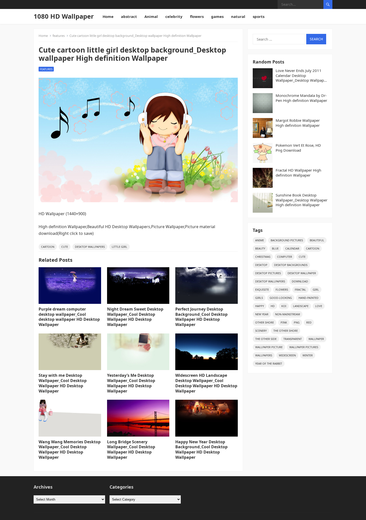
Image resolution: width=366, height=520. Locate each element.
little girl (119, 247)
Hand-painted (308, 298)
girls (259, 298)
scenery (261, 330)
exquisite (262, 289)
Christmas (262, 257)
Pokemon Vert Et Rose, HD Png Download (298, 148)
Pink (284, 322)
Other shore (264, 322)
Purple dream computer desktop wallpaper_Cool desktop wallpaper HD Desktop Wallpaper (69, 316)
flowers (197, 16)
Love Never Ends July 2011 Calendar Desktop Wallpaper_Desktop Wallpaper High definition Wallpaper (301, 75)
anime (259, 240)
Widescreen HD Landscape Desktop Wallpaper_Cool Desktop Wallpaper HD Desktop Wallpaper (206, 383)
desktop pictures (268, 273)
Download (300, 281)
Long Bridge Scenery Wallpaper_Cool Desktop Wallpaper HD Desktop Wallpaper (131, 449)
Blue (275, 248)
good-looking (281, 298)
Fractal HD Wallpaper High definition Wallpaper (298, 173)
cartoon (47, 247)
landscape (300, 306)
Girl (316, 289)
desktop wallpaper (302, 273)
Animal (151, 16)
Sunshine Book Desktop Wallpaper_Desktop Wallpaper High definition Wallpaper (301, 200)
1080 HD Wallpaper (64, 16)
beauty (260, 248)
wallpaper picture (269, 347)
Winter (308, 355)
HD (273, 306)
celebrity (174, 16)
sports (258, 16)
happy (259, 306)
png (297, 322)
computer (284, 257)
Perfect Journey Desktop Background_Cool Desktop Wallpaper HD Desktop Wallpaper (201, 316)
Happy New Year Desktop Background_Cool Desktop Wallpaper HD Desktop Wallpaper (201, 449)
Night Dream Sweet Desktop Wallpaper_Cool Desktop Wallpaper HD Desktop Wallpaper (135, 316)
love (318, 306)
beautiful (317, 240)
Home (108, 16)
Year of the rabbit (268, 363)
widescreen (287, 355)
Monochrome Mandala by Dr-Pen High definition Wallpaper (301, 98)
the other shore (285, 330)
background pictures (287, 240)
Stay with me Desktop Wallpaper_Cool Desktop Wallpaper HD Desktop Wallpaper (63, 383)
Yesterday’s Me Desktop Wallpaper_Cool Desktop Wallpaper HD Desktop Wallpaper (131, 383)
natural (238, 16)
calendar (292, 248)
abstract (129, 16)
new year (261, 314)
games (217, 16)
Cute (64, 247)
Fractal (300, 289)
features (59, 35)
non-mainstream (287, 314)
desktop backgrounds (290, 265)
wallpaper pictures (303, 347)
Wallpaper (316, 339)
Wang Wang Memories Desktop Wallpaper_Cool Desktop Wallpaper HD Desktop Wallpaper (70, 449)
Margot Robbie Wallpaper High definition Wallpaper (298, 123)
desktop (261, 265)
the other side (266, 339)
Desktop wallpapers (90, 247)
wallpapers (263, 355)
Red (308, 322)
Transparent (292, 339)
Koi (283, 306)
